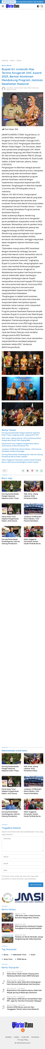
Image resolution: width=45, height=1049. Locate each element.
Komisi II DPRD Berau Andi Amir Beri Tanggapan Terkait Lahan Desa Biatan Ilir (23, 1008)
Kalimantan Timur (20, 955)
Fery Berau (10, 88)
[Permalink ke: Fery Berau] (3, 88)
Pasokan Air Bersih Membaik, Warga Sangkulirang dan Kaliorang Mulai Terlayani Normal (29, 938)
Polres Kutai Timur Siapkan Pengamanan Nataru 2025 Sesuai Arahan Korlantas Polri (20, 445)
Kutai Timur (8, 959)
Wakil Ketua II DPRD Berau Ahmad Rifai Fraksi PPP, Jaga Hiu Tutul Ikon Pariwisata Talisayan (24, 1000)
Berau (4, 65)
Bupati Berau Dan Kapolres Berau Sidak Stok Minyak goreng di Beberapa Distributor (24, 991)
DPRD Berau (21, 959)
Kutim (33, 955)
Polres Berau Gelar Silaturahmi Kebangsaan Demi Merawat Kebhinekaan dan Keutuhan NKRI (24, 983)
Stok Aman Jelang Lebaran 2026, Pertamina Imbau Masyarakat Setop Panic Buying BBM (21, 439)
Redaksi (8, 1037)
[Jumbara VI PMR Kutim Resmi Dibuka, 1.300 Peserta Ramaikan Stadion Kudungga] (33, 508)
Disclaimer (35, 1037)
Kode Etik (25, 1037)
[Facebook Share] (23, 471)
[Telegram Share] (37, 471)
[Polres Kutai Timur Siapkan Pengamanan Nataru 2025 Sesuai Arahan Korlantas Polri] (11, 508)
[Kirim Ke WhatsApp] (41, 471)
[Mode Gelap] (38, 6)
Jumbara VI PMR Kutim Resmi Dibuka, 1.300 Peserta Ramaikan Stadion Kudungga (21, 450)
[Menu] (3, 6)
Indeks (16, 1037)
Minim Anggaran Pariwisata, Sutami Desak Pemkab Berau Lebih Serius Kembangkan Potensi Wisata (21, 461)
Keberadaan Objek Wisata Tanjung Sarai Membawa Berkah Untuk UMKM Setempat (23, 975)
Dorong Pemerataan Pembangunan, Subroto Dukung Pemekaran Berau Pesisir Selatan (22, 455)
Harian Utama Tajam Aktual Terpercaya (26, 88)
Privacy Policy (23, 1040)
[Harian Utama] (12, 6)
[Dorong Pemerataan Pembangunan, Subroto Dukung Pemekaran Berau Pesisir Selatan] (11, 531)
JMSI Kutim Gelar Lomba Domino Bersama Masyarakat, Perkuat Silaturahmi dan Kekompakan (27, 917)
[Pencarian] (42, 6)
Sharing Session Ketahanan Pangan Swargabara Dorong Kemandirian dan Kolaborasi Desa (28, 927)
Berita (9, 65)
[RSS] (23, 1030)
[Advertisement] (22, 33)
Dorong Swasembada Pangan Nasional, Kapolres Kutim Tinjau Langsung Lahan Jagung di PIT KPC (21, 434)
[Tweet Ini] (27, 471)
